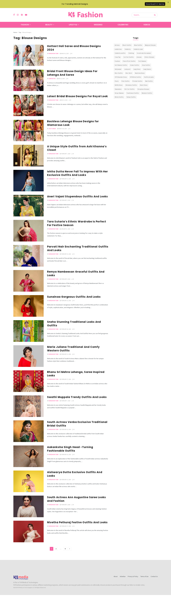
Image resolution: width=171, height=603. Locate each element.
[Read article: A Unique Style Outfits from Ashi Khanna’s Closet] (28, 155)
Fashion (25, 24)
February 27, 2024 (66, 379)
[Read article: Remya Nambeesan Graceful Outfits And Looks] (28, 281)
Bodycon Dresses (150, 45)
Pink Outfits (125, 81)
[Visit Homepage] (85, 14)
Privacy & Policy (133, 576)
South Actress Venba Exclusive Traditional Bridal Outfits (77, 423)
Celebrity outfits (120, 53)
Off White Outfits (135, 77)
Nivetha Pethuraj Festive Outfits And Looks (77, 522)
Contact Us (154, 576)
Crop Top (118, 57)
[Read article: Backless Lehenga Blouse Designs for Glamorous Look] (28, 130)
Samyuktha (52, 78)
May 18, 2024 (61, 78)
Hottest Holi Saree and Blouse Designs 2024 (74, 48)
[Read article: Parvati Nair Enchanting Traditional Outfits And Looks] (28, 256)
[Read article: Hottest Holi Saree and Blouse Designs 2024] (28, 55)
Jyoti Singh (52, 128)
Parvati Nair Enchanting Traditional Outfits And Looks (77, 248)
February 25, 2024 (66, 254)
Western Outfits (147, 93)
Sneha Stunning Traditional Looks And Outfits (74, 323)
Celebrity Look (138, 49)
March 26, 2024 (62, 128)
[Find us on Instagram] (18, 15)
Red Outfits (149, 81)
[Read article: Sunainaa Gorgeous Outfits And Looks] (28, 306)
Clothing (131, 53)
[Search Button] (155, 15)
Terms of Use (144, 576)
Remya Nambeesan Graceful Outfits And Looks (76, 273)
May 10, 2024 (64, 100)
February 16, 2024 (66, 454)
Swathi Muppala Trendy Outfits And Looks (77, 397)
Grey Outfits (146, 65)
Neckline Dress (140, 73)
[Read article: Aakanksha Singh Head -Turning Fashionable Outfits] (28, 456)
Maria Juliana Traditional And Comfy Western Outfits (73, 348)
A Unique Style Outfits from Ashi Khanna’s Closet (77, 148)
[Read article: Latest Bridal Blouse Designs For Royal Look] (28, 105)
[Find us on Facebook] (14, 15)
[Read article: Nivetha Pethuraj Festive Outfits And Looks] (28, 531)
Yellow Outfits (131, 97)
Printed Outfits (137, 81)
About (115, 576)
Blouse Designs (26, 32)
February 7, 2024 (65, 154)
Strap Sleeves (119, 93)
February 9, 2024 (65, 279)
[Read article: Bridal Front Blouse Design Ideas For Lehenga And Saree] (28, 80)
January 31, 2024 (65, 229)
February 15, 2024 (66, 354)
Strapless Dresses (143, 89)
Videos (146, 24)
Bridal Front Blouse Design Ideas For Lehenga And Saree (72, 73)
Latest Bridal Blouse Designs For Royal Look (77, 96)
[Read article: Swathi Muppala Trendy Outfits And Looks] (28, 406)
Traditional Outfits (133, 93)
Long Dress (137, 69)
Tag (20, 32)
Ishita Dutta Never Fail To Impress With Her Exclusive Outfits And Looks (77, 173)
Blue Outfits (138, 45)
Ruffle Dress (118, 85)
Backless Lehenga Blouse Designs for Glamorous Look (73, 123)
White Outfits (119, 97)
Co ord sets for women (144, 53)
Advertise (122, 576)
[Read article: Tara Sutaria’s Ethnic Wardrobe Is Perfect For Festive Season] (28, 230)
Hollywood (118, 69)
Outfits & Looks (149, 77)
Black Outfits (127, 45)
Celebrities (123, 24)
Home (15, 32)
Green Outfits (134, 65)
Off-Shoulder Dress (121, 77)
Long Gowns (147, 69)
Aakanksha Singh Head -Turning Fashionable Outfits (70, 449)
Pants (117, 81)
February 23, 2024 (66, 300)
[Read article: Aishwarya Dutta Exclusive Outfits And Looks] (28, 481)
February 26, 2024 (66, 329)
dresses (139, 57)
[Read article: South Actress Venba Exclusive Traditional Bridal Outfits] (28, 431)
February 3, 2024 (65, 200)
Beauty (48, 24)
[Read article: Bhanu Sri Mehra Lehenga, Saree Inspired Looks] (28, 381)
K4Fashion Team (53, 53)
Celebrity (128, 49)
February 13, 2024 (66, 179)
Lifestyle (73, 24)
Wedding (98, 24)
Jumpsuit (127, 69)
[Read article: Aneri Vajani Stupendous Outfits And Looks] (28, 205)
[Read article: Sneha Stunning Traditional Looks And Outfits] (28, 331)
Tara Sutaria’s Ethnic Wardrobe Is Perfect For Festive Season (76, 223)
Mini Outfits (119, 73)
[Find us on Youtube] (26, 15)
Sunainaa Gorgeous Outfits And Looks (74, 297)
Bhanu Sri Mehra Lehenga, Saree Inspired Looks (75, 373)
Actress (117, 45)
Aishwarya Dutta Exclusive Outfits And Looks (74, 474)
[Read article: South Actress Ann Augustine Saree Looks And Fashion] (28, 506)
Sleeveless (118, 89)
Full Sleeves (142, 61)
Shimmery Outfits (131, 85)
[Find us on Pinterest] (22, 15)
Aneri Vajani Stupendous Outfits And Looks (77, 196)
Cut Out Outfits (129, 57)
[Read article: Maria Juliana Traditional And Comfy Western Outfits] (28, 356)
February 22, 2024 (66, 429)
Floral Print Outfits (129, 61)
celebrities (118, 49)
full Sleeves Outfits (121, 65)
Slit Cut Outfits (129, 89)
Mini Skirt (129, 73)
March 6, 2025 (65, 53)
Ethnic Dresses (149, 57)
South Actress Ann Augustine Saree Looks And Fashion (76, 499)
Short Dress (143, 85)
